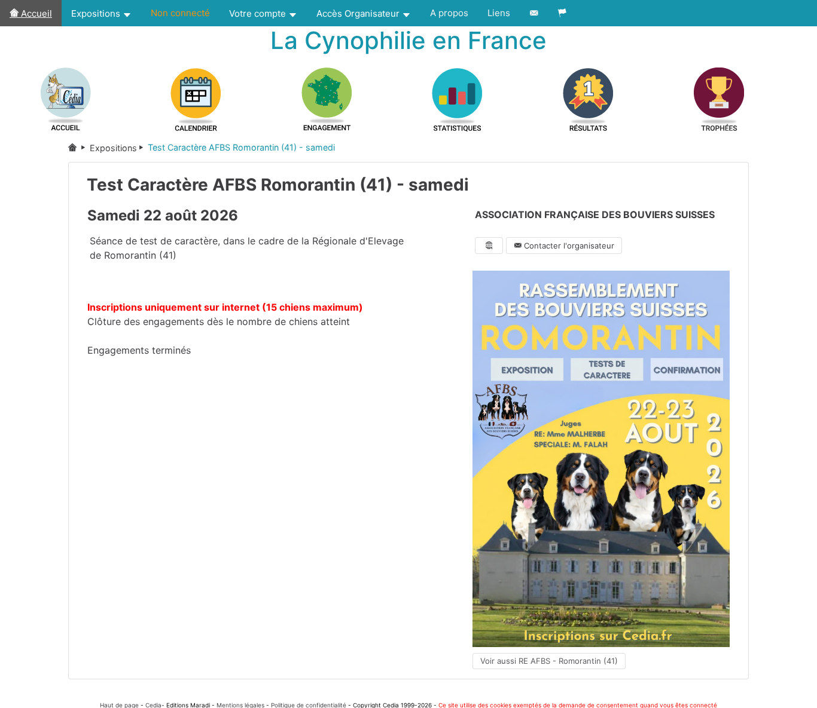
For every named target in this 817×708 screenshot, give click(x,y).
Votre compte (258, 13)
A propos (449, 13)
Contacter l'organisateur (568, 245)
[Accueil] (79, 148)
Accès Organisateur (359, 13)
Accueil (35, 13)
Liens (498, 13)
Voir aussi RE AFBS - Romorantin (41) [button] (549, 661)
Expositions (97, 13)
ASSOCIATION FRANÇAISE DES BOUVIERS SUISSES (595, 214)
